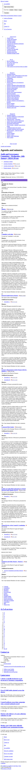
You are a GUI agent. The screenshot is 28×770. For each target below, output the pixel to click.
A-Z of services (7, 609)
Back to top (6, 739)
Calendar (6, 586)
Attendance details (8, 161)
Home (5, 21)
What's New (7, 604)
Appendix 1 (10, 301)
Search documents (8, 599)
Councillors (6, 602)
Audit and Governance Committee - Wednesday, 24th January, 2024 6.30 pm (12, 156)
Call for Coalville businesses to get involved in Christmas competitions (12, 679)
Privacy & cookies (8, 753)
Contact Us (6, 26)
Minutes (7, 209)
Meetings (6, 595)
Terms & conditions (8, 750)
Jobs (5, 23)
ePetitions (6, 590)
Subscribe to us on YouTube (11, 672)
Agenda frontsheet (12, 163)
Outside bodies (7, 596)
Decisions (6, 589)
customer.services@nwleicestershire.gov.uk (14, 666)
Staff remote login (8, 759)
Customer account (8, 756)
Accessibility (7, 4)
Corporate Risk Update (11, 427)
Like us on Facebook (9, 670)
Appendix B (10, 380)
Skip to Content (4, 1)
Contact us (5, 652)
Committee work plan (10, 234)
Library (5, 593)
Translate (6, 12)
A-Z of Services (8, 29)
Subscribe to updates (9, 600)
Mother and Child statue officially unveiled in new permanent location (12, 726)
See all (5, 648)
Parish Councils (7, 597)
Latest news (5, 675)
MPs (5, 603)
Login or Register (8, 18)
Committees (7, 588)
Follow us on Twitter (9, 669)
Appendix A (10, 377)
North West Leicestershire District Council (11, 15)
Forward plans (7, 592)
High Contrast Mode (8, 6)
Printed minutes (11, 168)
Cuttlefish (3, 763)
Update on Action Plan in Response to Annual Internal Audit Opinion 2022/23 (13, 489)
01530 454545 (7, 663)
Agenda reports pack (12, 166)
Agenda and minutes (6, 146)
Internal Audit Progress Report (13, 295)
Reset (16, 9)
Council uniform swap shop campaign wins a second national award (13, 703)
